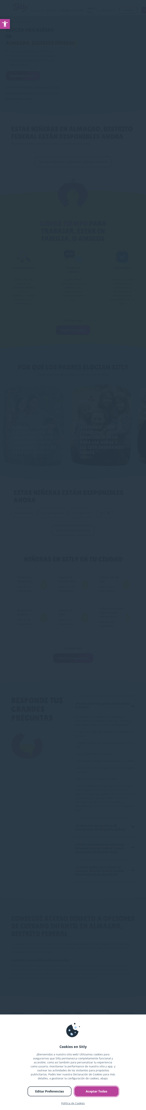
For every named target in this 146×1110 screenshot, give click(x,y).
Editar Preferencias (49, 1091)
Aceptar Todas (96, 1091)
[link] (5, 24)
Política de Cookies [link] (73, 1103)
